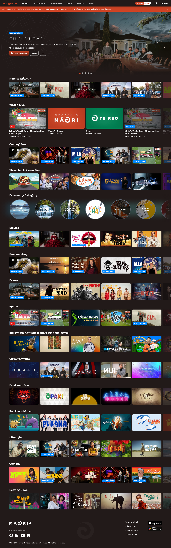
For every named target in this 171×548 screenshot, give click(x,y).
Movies (80, 3)
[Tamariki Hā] (125, 213)
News (91, 3)
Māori (147, 3)
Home (25, 3)
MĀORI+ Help (131, 535)
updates (16, 9)
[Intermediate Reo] (57, 213)
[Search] (156, 3)
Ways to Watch (131, 530)
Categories (39, 3)
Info (34, 61)
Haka (69, 3)
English (140, 3)
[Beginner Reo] (23, 213)
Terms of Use (76, 9)
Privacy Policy (90, 9)
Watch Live (20, 61)
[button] (4, 212)
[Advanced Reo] (91, 213)
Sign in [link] (164, 3)
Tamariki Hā (55, 3)
